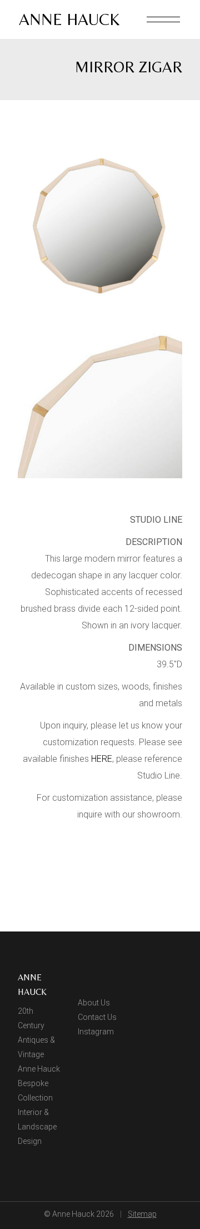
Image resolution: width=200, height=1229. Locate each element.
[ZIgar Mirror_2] (99, 396)
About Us (94, 1002)
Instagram (96, 1031)
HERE (101, 759)
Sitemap (142, 1214)
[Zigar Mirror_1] (99, 227)
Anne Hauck (69, 19)
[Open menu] (163, 19)
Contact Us (97, 1017)
